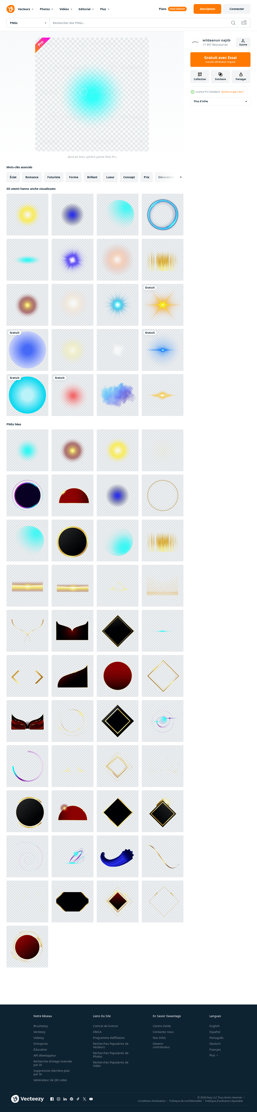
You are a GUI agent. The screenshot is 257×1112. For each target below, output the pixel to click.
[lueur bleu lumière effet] (162, 215)
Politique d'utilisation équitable (224, 1101)
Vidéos (64, 9)
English (214, 1026)
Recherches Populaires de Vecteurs (110, 1045)
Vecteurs (24, 9)
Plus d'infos (201, 101)
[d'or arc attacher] (27, 631)
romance (31, 177)
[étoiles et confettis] (162, 766)
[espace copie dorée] (162, 901)
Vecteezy (39, 1032)
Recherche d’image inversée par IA (53, 1063)
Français (215, 1049)
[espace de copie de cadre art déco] (118, 811)
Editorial (84, 9)
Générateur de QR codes (50, 1080)
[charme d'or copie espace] (162, 811)
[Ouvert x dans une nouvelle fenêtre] (84, 1099)
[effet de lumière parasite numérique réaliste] (118, 350)
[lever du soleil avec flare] (27, 586)
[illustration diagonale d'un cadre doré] (118, 766)
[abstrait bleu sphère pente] (27, 450)
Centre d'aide (162, 1026)
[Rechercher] (233, 22)
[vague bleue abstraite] (72, 856)
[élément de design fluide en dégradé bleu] (118, 856)
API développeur (45, 1055)
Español (214, 1032)
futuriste (53, 177)
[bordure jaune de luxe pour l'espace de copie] (27, 676)
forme (73, 177)
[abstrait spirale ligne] (27, 856)
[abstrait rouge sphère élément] (27, 305)
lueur (110, 177)
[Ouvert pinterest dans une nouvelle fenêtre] (71, 1099)
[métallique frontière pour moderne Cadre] (72, 631)
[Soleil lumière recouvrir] (72, 350)
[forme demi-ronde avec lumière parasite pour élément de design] (72, 811)
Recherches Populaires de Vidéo (110, 1064)
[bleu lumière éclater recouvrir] (162, 631)
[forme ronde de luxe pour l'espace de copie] (27, 947)
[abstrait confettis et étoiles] (27, 901)
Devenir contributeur (161, 1045)
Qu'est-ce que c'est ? (232, 91)
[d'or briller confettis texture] (162, 586)
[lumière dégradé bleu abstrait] (118, 540)
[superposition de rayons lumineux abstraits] (162, 450)
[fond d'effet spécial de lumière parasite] (162, 350)
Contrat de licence (105, 1026)
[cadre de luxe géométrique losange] (118, 901)
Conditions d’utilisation (152, 1101)
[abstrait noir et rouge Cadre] (27, 721)
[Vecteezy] (11, 9)
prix (146, 177)
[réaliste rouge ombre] (72, 395)
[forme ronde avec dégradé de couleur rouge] (118, 676)
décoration (166, 177)
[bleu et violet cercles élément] (162, 721)
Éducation (40, 1049)
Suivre (243, 44)
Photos (45, 9)
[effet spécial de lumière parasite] (162, 305)
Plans (162, 9)
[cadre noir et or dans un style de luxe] (27, 811)
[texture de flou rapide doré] (162, 260)
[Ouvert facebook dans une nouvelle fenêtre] (52, 1099)
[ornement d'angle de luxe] (72, 676)
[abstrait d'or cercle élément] (72, 721)
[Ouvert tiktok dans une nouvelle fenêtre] (78, 1099)
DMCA (97, 1032)
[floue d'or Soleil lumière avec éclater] (72, 586)
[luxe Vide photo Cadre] (72, 901)
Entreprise (41, 1044)
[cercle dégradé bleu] (27, 350)
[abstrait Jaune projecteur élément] (118, 586)
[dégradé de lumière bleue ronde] (118, 215)
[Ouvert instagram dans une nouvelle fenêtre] (58, 1099)
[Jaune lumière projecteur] (72, 766)
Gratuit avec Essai (220, 59)
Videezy (39, 1038)
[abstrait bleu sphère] (72, 215)
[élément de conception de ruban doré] (162, 856)
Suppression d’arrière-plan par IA (52, 1072)
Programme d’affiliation (109, 1038)
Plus (103, 9)
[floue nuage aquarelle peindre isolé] (118, 395)
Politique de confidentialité (185, 1101)
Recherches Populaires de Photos (110, 1054)
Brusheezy (41, 1026)
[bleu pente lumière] (27, 260)
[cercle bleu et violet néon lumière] (27, 766)
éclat (13, 177)
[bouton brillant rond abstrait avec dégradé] (27, 495)
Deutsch (215, 1044)
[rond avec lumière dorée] (72, 495)
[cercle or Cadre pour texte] (162, 495)
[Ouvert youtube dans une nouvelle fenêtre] (91, 1099)
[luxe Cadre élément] (162, 676)
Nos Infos (159, 1038)
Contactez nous (163, 1032)
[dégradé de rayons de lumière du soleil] (27, 215)
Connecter (237, 9)
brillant (92, 177)
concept (129, 177)
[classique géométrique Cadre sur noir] (118, 721)
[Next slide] (177, 177)
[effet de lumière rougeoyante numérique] (72, 260)
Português (216, 1038)
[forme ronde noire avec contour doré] (72, 540)
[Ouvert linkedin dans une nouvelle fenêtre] (65, 1099)
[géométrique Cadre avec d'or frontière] (118, 631)
